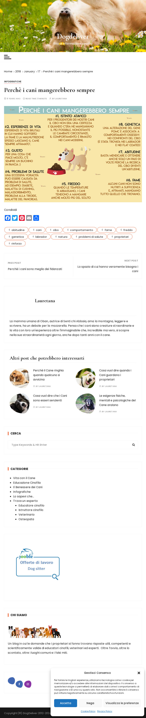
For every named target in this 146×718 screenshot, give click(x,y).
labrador (41, 237)
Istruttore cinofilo (31, 510)
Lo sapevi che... (23, 496)
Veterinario (27, 515)
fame (108, 230)
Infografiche (12, 81)
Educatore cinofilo (31, 505)
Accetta (65, 703)
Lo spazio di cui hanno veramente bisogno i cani (107, 269)
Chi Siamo (19, 615)
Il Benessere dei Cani (27, 487)
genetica (18, 237)
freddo (128, 230)
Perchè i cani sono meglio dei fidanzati (35, 269)
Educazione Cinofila (27, 483)
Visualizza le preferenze (122, 703)
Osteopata (26, 519)
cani (39, 230)
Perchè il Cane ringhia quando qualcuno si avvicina (48, 375)
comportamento (81, 230)
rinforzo (17, 243)
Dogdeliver (73, 36)
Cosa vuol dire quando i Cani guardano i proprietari (115, 375)
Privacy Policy (104, 711)
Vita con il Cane (24, 478)
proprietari (121, 237)
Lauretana (61, 99)
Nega (90, 703)
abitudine (18, 230)
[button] (139, 673)
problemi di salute (91, 237)
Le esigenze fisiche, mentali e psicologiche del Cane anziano (117, 400)
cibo (56, 230)
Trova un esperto (25, 501)
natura (62, 237)
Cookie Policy (88, 711)
